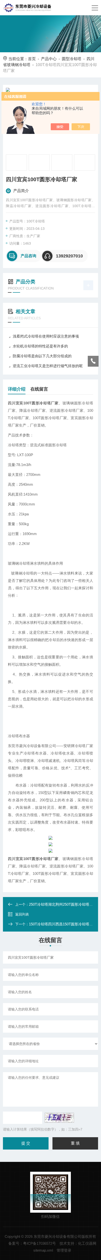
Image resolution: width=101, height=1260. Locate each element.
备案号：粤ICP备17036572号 (32, 1243)
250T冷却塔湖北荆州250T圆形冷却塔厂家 (63, 904)
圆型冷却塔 (71, 59)
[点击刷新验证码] (59, 1118)
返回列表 (22, 914)
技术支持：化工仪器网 (78, 1243)
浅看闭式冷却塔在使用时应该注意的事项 (46, 336)
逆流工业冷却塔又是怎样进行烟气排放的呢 (48, 366)
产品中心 (49, 59)
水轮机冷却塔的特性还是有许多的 (40, 346)
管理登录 (64, 1250)
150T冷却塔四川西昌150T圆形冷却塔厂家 (63, 924)
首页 (32, 59)
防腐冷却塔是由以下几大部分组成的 (42, 356)
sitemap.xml (43, 1250)
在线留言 (39, 389)
